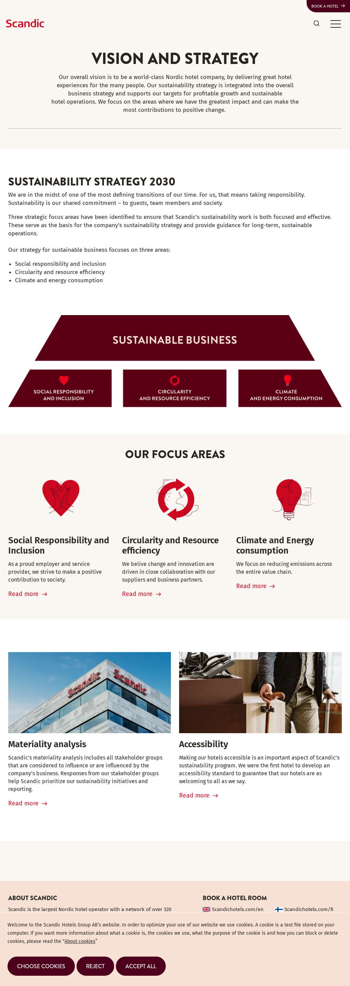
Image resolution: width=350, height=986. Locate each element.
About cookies (80, 941)
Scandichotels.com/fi (309, 909)
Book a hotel (325, 6)
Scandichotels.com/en (238, 909)
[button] (335, 23)
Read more (23, 594)
